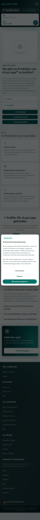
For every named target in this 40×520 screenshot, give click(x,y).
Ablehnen (20, 276)
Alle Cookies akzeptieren (20, 281)
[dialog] (20, 260)
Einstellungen (19, 271)
